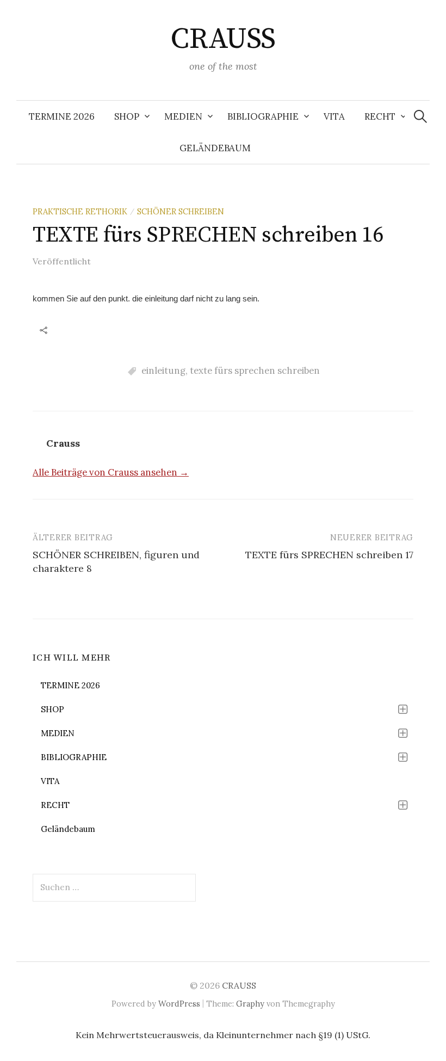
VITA (334, 116)
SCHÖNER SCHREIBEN (180, 211)
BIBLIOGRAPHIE (263, 116)
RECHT (379, 116)
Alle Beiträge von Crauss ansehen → (111, 472)
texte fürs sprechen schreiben (255, 371)
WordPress (179, 1003)
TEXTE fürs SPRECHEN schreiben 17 (329, 554)
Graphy (250, 1003)
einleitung (163, 371)
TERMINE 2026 (62, 116)
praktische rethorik (80, 211)
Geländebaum (215, 148)
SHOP (126, 116)
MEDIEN (183, 116)
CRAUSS (223, 39)
